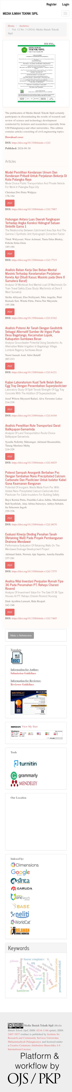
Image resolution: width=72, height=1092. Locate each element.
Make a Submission (21, 635)
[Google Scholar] (20, 872)
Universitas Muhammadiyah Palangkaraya (33, 1039)
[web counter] (16, 726)
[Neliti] (20, 914)
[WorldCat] (21, 922)
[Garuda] (22, 888)
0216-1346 (43, 1030)
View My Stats (30, 726)
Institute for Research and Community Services (34, 1035)
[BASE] (20, 905)
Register (51, 4)
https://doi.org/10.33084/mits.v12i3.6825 (34, 462)
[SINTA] (20, 880)
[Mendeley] (24, 782)
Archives (24, 25)
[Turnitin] (25, 763)
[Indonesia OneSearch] (20, 896)
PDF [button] (10, 203)
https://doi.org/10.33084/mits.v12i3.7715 (34, 260)
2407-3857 (14, 1034)
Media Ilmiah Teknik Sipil (20, 13)
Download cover (14, 137)
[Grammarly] (24, 775)
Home (11, 25)
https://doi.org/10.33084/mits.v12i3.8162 (34, 318)
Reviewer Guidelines (22, 684)
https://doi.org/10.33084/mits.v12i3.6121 (34, 372)
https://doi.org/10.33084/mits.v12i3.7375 (34, 571)
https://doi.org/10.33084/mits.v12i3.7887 (34, 209)
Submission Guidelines (23, 673)
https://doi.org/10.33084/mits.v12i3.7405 (34, 618)
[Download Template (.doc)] (17, 657)
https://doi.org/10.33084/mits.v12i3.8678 (34, 524)
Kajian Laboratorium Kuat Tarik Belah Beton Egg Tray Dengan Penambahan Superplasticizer (36, 387)
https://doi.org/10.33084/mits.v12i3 (31, 142)
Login (65, 4)
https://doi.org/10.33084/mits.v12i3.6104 (34, 415)
